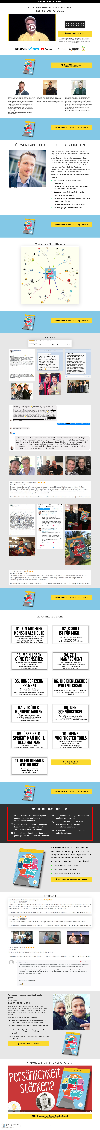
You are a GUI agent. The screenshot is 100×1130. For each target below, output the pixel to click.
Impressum (46, 1126)
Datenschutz (53, 1126)
